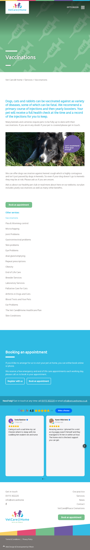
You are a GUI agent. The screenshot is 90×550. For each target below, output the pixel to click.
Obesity (9, 266)
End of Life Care (13, 272)
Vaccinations (12, 218)
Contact (81, 504)
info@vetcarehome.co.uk (75, 400)
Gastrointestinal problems (18, 239)
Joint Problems (12, 234)
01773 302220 (73, 7)
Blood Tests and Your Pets (18, 299)
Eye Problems (12, 250)
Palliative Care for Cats (17, 288)
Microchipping (12, 228)
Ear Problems (12, 304)
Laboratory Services (15, 283)
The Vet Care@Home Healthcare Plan (23, 310)
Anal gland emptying (15, 256)
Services (81, 496)
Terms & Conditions (13, 539)
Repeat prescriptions (16, 261)
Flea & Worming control (17, 223)
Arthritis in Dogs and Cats (18, 294)
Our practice (79, 491)
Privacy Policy (27, 539)
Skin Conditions (13, 315)
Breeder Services (14, 277)
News (82, 500)
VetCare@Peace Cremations (71, 508)
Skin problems (12, 245)
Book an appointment (19, 205)
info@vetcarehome (15, 500)
